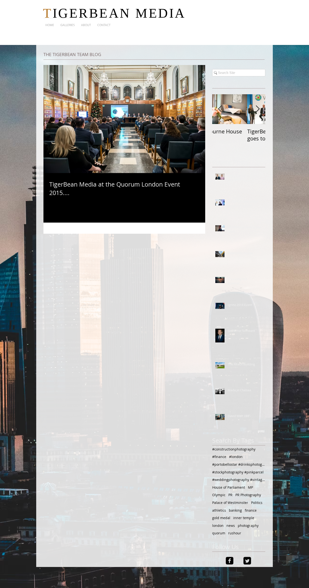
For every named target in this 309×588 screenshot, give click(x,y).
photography (248, 525)
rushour (234, 533)
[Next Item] (257, 109)
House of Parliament (228, 487)
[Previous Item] (220, 109)
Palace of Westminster (230, 502)
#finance (219, 456)
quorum (218, 533)
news (230, 525)
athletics (219, 510)
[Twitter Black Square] (247, 561)
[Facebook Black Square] (229, 561)
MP (250, 487)
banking (235, 510)
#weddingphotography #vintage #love (238, 479)
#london (236, 456)
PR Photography (248, 495)
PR (230, 495)
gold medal (221, 517)
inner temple (243, 517)
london (218, 525)
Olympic (218, 495)
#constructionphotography (233, 449)
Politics (256, 502)
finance (251, 510)
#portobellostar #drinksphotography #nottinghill (238, 464)
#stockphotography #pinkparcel (238, 472)
